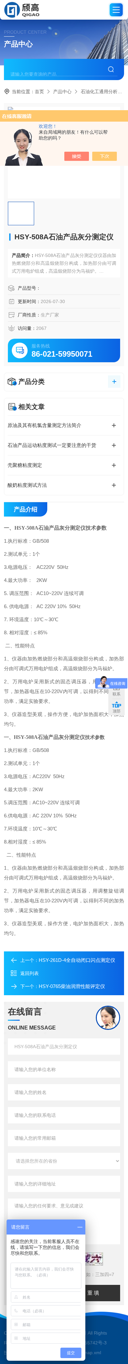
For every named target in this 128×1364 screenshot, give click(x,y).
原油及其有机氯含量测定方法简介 (44, 425)
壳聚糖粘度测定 (25, 465)
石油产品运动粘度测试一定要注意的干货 (52, 445)
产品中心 (62, 91)
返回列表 (29, 973)
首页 (39, 91)
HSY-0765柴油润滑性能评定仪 (72, 986)
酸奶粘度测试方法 (27, 485)
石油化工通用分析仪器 (104, 91)
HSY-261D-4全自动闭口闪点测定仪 (77, 960)
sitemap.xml (88, 1352)
